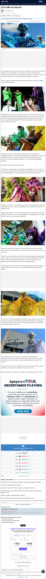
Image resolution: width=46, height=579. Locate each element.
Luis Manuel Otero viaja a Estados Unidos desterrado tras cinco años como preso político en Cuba (21, 491)
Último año (23, 535)
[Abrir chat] (43, 571)
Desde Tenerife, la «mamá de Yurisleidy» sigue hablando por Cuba (17, 498)
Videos (38, 3)
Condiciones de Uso (20, 575)
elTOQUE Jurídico (32, 3)
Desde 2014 (17, 535)
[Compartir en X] (6, 16)
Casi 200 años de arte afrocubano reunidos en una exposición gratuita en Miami (21, 482)
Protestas (4, 3)
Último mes (29, 535)
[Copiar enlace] (10, 16)
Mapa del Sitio (21, 577)
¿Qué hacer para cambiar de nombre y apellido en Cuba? (11, 520)
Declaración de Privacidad (10, 575)
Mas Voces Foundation (18, 570)
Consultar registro (23, 556)
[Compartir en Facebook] (4, 16)
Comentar (16, 15)
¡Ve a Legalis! (23, 525)
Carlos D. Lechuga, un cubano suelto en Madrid (13, 495)
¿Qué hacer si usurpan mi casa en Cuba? (8, 522)
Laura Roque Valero (9, 10)
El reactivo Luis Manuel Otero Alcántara (11, 485)
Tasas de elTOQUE (24, 3)
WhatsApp (25, 18)
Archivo (26, 577)
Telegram (30, 18)
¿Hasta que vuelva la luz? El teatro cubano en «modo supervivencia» (18, 488)
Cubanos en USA (16, 3)
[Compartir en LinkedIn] (8, 16)
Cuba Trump (10, 3)
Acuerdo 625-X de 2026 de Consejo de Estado (9, 511)
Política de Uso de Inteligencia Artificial (33, 575)
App (41, 1)
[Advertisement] (23, 59)
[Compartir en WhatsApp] (2, 16)
